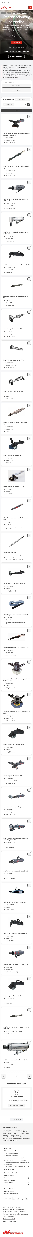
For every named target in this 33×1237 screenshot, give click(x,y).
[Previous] (3, 1076)
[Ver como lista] (26, 104)
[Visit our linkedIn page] (26, 1198)
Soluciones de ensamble (10, 1151)
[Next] (29, 1076)
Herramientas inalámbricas (11, 1155)
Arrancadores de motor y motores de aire (15, 1160)
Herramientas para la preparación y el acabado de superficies (16, 1163)
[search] (30, 2)
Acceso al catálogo (9, 1175)
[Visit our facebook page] (22, 1198)
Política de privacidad (9, 1219)
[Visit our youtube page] (9, 1198)
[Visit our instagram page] (13, 1198)
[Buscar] (17, 99)
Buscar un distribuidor (9, 1180)
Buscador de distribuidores (11, 1193)
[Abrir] (30, 7)
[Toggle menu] (29, 116)
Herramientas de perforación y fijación (14, 1158)
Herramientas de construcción (12, 1153)
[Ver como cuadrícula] (28, 104)
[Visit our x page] (18, 1198)
